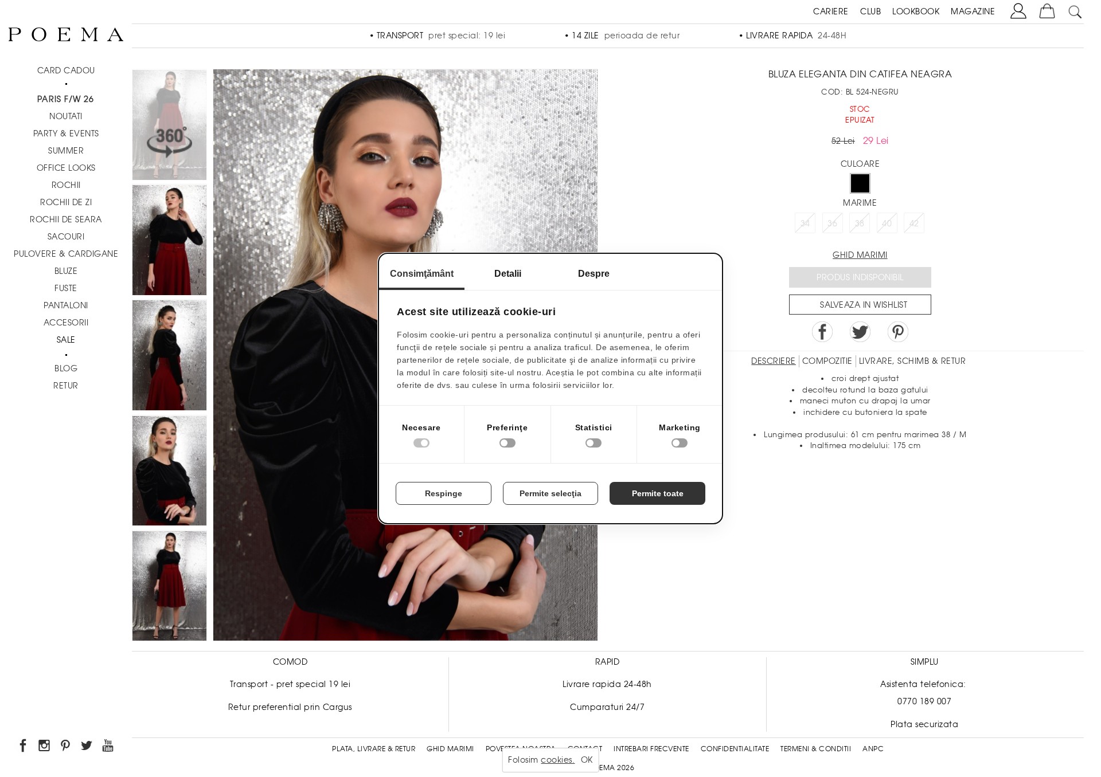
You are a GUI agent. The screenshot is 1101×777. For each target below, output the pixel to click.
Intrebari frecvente (651, 749)
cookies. (558, 759)
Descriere (773, 361)
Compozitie (827, 361)
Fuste (65, 288)
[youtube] (108, 747)
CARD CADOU (66, 70)
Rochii (66, 185)
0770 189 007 (924, 701)
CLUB (870, 11)
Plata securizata (924, 724)
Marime (860, 202)
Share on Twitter (860, 331)
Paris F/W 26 (65, 99)
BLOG (65, 368)
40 (887, 223)
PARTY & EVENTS (66, 133)
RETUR (66, 385)
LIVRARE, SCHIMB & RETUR (912, 361)
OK (587, 759)
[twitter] (87, 747)
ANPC (873, 749)
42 (914, 223)
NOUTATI (66, 116)
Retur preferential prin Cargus (290, 707)
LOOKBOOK (915, 11)
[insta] (45, 747)
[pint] (66, 747)
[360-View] (169, 126)
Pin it (898, 331)
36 (832, 223)
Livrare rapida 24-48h (607, 684)
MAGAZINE (973, 11)
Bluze (66, 271)
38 (860, 223)
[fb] (23, 747)
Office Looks (66, 167)
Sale (66, 339)
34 (805, 223)
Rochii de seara (66, 219)
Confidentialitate (735, 749)
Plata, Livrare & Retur (373, 749)
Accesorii (66, 322)
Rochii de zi (66, 202)
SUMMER (66, 150)
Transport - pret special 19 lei (290, 684)
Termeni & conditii (815, 749)
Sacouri (66, 236)
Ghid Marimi (450, 749)
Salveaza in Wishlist (863, 304)
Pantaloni (66, 305)
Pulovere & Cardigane (66, 253)
